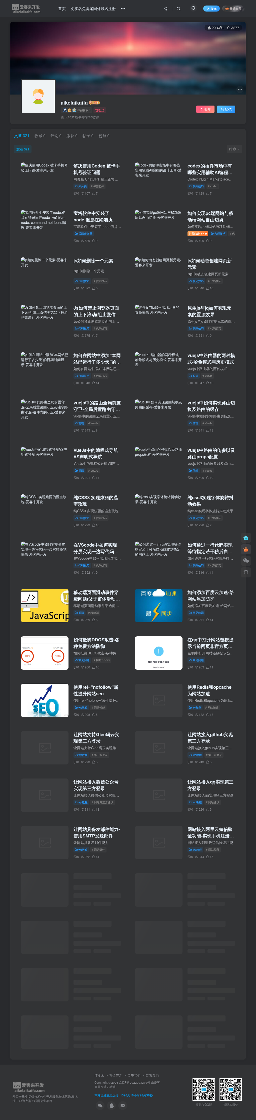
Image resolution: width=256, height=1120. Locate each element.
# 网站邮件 (98, 849)
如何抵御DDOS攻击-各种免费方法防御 (97, 642)
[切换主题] (246, 572)
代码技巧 (198, 186)
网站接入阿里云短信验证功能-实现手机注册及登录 (211, 835)
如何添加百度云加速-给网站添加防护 (211, 595)
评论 (56, 135)
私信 (228, 109)
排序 (232, 148)
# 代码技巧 (100, 281)
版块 (72, 135)
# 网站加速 (211, 707)
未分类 (82, 186)
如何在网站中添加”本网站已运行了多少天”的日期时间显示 (97, 362)
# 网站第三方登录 (102, 802)
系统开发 (115, 1075)
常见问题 (198, 613)
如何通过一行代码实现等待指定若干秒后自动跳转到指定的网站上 (210, 551)
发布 (22, 148)
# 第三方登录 (100, 755)
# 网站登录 (212, 802)
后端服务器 (85, 233)
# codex (213, 186)
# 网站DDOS (102, 660)
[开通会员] (246, 549)
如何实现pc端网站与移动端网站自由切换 (210, 216)
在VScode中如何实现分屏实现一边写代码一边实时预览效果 (96, 551)
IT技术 (99, 1075)
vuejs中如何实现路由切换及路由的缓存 (211, 405)
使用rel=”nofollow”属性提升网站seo (96, 690)
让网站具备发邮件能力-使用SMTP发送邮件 (97, 832)
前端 (195, 376)
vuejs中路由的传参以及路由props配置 (211, 453)
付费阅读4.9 (198, 233)
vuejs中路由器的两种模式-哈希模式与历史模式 (211, 358)
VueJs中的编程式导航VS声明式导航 (96, 453)
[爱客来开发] (28, 1086)
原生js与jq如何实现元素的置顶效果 (209, 311)
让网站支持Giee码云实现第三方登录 (96, 737)
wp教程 (83, 707)
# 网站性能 (98, 707)
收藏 (40, 135)
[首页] (246, 538)
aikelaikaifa (74, 102)
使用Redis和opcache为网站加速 (210, 690)
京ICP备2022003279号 (134, 1082)
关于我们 (134, 1075)
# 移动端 (93, 613)
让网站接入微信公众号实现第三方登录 (96, 785)
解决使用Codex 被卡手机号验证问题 (97, 169)
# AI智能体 (97, 186)
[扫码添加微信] (246, 561)
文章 (22, 135)
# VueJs (207, 376)
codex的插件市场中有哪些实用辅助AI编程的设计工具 (210, 172)
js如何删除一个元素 (93, 260)
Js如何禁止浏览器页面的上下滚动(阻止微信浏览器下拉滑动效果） (97, 314)
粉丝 (104, 135)
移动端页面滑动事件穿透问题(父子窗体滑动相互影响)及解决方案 (97, 599)
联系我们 (152, 1075)
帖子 (88, 135)
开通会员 (236, 8)
